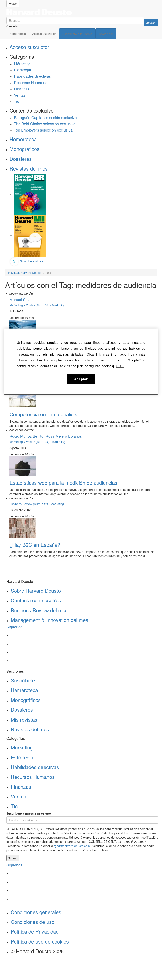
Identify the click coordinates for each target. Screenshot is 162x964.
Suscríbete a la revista (77, 34)
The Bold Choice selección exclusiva (45, 123)
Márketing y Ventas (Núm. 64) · (30, 442)
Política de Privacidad (35, 931)
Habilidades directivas (32, 76)
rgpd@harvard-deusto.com (72, 846)
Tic (16, 101)
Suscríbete (23, 680)
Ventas (20, 95)
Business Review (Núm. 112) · (30, 504)
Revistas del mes (28, 168)
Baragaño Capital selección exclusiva (45, 117)
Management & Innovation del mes (49, 619)
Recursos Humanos (30, 82)
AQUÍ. (120, 365)
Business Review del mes (39, 610)
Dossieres (20, 158)
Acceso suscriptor (44, 33)
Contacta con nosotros (36, 600)
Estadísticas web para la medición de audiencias (63, 482)
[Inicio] (82, 12)
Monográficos (24, 148)
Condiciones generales (36, 912)
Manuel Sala (20, 299)
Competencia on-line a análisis (43, 414)
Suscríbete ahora (31, 261)
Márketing (22, 63)
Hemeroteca (17, 33)
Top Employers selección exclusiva (43, 130)
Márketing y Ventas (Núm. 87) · (30, 305)
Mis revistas (24, 719)
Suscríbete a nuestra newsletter (29, 813)
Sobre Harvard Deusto (36, 590)
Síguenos (14, 626)
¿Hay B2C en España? (34, 544)
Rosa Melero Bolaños (64, 436)
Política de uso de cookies (40, 941)
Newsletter (106, 34)
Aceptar (81, 378)
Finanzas (21, 88)
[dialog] (81, 361)
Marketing (22, 747)
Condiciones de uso (32, 921)
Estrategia (22, 69)
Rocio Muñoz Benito (26, 436)
